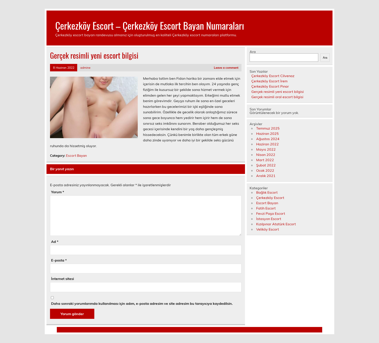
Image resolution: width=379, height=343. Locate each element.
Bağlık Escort (267, 192)
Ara (253, 51)
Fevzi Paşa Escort (270, 213)
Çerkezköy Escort (270, 197)
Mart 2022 (265, 160)
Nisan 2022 (265, 154)
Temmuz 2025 (268, 128)
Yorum (57, 192)
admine (85, 67)
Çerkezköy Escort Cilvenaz (272, 76)
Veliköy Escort (267, 229)
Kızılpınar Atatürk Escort (276, 224)
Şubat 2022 (266, 165)
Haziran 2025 (267, 133)
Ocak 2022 (265, 170)
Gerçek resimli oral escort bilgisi (277, 97)
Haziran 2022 (267, 144)
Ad (54, 241)
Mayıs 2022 (266, 149)
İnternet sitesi (62, 278)
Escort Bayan (76, 155)
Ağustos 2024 (267, 139)
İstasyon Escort (268, 219)
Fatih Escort (266, 208)
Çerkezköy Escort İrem (269, 81)
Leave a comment (226, 67)
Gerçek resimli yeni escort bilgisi (277, 91)
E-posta (59, 260)
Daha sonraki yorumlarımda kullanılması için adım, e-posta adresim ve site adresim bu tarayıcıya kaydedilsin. (142, 303)
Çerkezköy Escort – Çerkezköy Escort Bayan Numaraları (149, 25)
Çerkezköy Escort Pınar (270, 86)
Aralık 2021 (265, 175)
